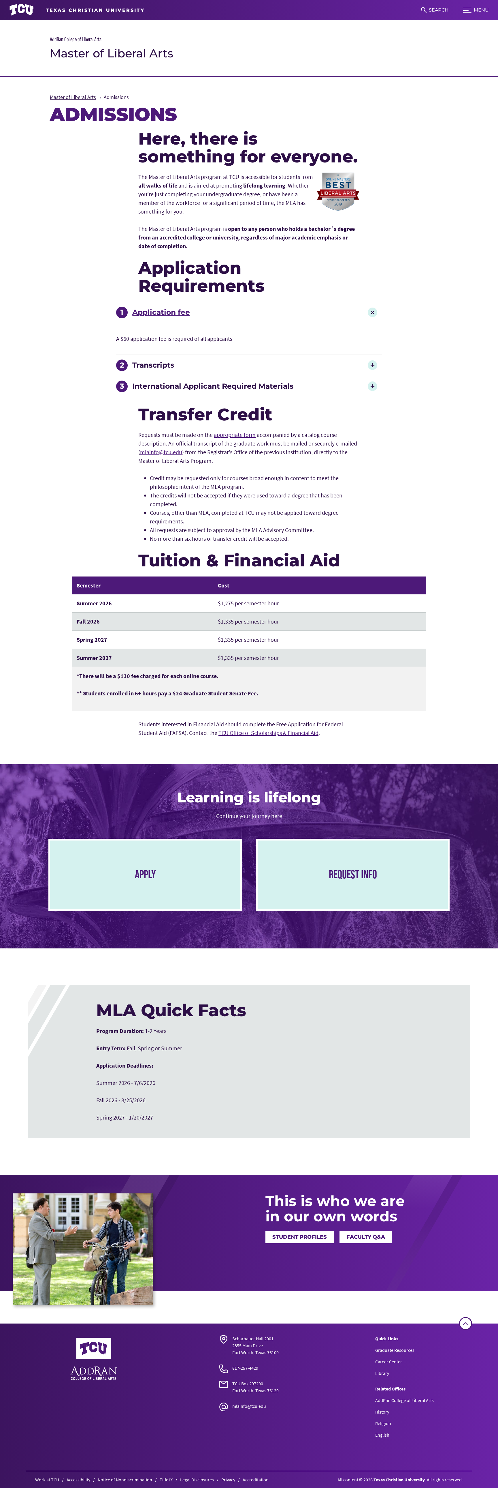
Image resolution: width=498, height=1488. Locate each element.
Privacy (228, 1480)
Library (382, 1373)
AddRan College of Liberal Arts (75, 39)
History (382, 1412)
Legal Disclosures (197, 1480)
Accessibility (78, 1480)
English (382, 1435)
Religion (383, 1423)
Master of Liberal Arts (111, 53)
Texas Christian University (399, 1480)
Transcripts (153, 365)
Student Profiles (299, 1237)
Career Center (388, 1362)
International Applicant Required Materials (212, 386)
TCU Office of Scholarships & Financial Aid (268, 732)
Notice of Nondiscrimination (125, 1480)
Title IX (166, 1480)
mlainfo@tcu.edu (161, 452)
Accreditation (256, 1480)
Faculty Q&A (365, 1237)
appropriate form (235, 434)
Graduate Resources (394, 1350)
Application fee (161, 312)
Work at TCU (47, 1480)
